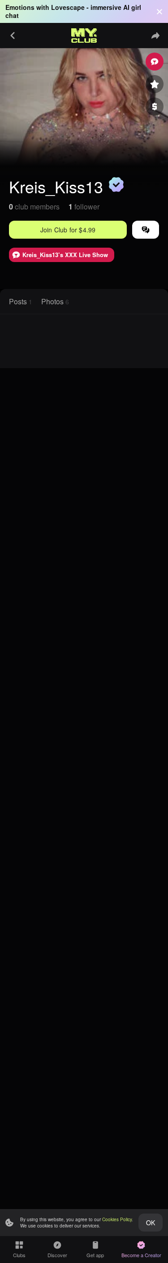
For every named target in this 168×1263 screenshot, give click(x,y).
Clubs (19, 1255)
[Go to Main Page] (84, 35)
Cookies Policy (117, 1219)
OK (150, 1222)
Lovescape (68, 7)
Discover (57, 1255)
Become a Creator (141, 1255)
